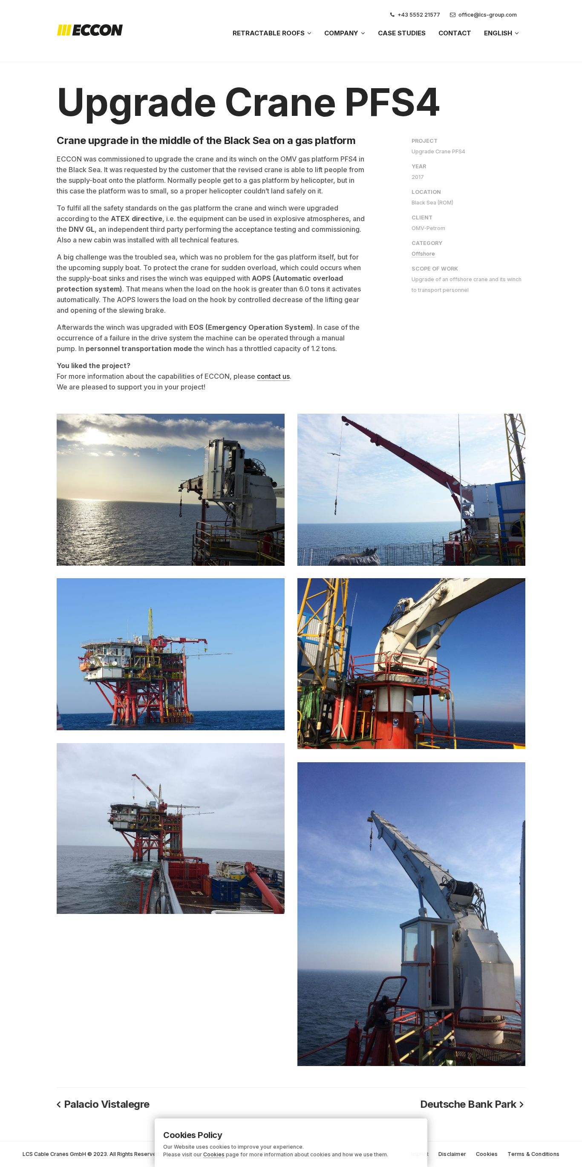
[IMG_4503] (171, 828)
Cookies (214, 1154)
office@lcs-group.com (487, 15)
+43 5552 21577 (419, 15)
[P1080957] (171, 654)
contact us (273, 376)
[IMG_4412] (411, 914)
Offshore (423, 254)
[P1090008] (411, 490)
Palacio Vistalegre (107, 1104)
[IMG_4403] (411, 663)
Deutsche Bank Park (468, 1104)
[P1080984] (171, 490)
